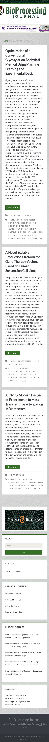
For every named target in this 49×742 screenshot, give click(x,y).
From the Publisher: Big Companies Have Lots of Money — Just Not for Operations (23, 636)
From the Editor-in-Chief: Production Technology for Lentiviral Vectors (23, 672)
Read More (14, 208)
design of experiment (19, 226)
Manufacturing (16, 475)
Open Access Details (13, 594)
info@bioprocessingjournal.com (17, 701)
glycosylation (15, 229)
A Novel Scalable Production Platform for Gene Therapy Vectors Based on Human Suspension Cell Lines (22, 261)
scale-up (36, 488)
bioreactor (14, 479)
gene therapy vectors (19, 371)
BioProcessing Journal (24, 720)
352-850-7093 (16, 704)
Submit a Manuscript (13, 600)
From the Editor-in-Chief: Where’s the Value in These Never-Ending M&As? (22, 645)
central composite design (22, 220)
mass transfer (29, 482)
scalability (30, 375)
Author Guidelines (12, 606)
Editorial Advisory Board (14, 612)
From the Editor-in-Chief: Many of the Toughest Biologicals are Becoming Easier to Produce (23, 663)
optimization (35, 238)
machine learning (17, 238)
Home (5, 40)
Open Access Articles (13, 571)
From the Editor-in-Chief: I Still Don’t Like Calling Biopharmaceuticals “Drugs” (23, 654)
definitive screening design (22, 223)
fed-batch (37, 368)
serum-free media (17, 378)
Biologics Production (20, 215)
